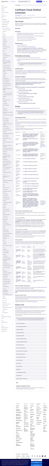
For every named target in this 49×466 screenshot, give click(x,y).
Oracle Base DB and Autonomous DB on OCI (8, 113)
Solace (4, 98)
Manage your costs (4, 331)
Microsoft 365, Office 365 (7, 83)
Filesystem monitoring (6, 279)
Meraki (4, 226)
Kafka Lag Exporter (31, 50)
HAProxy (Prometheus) (6, 214)
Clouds (3, 33)
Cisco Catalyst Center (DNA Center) (7, 191)
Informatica (5, 48)
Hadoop (4, 140)
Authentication (32, 46)
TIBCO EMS (4, 101)
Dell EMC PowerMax (6, 274)
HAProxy (4, 212)
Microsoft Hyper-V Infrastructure (6, 291)
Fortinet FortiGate (5, 252)
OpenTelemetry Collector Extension (6, 157)
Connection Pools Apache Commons (6, 63)
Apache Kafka (5, 57)
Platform (2, 10)
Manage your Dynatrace (4, 327)
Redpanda (4, 96)
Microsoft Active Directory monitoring (7, 260)
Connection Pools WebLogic (7, 68)
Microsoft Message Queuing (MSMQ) (7, 89)
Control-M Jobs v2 (5, 126)
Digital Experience (4, 26)
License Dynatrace (4, 329)
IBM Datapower (5, 219)
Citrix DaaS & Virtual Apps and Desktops (7, 124)
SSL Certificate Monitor (6, 267)
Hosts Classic (4, 302)
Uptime (4, 170)
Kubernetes (4, 31)
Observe (2, 17)
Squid (4, 240)
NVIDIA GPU (5, 153)
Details (32, 34)
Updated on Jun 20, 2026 (31, 15)
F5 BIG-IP (4, 207)
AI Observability (4, 19)
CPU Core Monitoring (6, 128)
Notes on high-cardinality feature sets (43, 146)
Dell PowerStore (5, 276)
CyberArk (4, 43)
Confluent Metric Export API (28, 108)
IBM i (4, 143)
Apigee (4, 59)
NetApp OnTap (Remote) (6, 281)
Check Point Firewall (6, 187)
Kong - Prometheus (6, 81)
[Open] (13, 7)
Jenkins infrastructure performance (6, 176)
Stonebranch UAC (5, 182)
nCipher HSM (5, 262)
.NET (3, 52)
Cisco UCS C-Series (6, 120)
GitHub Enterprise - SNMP (7, 138)
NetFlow (4, 228)
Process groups (4, 309)
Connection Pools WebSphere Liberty (7, 71)
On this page (18, 5)
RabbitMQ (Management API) (7, 94)
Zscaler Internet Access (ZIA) (7, 245)
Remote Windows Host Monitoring (6, 165)
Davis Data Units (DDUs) (39, 296)
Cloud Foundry (5, 110)
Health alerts (4, 298)
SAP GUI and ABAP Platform (7, 167)
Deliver (2, 318)
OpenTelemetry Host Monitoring (8, 180)
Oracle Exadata (5, 159)
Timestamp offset (29, 112)
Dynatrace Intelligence (4, 12)
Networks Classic (5, 305)
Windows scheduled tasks (7, 172)
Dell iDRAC (4, 131)
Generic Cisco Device (6, 209)
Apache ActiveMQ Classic (7, 55)
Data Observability (5, 24)
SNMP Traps (5, 238)
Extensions (4, 36)
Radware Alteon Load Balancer (7, 233)
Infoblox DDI (5, 221)
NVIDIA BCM (5, 151)
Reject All (36, 462)
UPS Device (4, 243)
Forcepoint (4, 249)
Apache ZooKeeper (6, 118)
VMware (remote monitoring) (7, 294)
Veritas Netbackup (6, 286)
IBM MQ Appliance (6, 78)
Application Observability (6, 21)
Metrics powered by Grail (42, 287)
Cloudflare (4, 200)
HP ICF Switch (5, 216)
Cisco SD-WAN (5, 195)
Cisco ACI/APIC (5, 189)
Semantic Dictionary (4, 322)
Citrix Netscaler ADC (6, 197)
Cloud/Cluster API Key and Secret (33, 70)
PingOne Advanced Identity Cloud (8, 265)
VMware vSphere (5, 312)
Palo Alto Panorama (6, 231)
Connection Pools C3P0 (6, 65)
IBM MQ (4, 76)
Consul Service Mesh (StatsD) (7, 202)
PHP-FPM (4, 91)
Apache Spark (5, 41)
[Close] (13, 17)
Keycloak (4, 254)
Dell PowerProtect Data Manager (8, 133)
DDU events (35, 301)
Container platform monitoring (7, 307)
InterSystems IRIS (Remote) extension (7, 146)
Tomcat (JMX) (5, 103)
